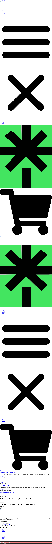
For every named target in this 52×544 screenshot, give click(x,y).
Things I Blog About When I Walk (7, 492)
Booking (3, 13)
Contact (3, 123)
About (3, 10)
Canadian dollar (4, 543)
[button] (26, 67)
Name (1, 506)
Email (1, 507)
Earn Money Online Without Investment (8, 472)
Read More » (2, 476)
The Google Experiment (5, 479)
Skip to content (2, 0)
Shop (3, 11)
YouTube (3, 12)
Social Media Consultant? (5, 485)
